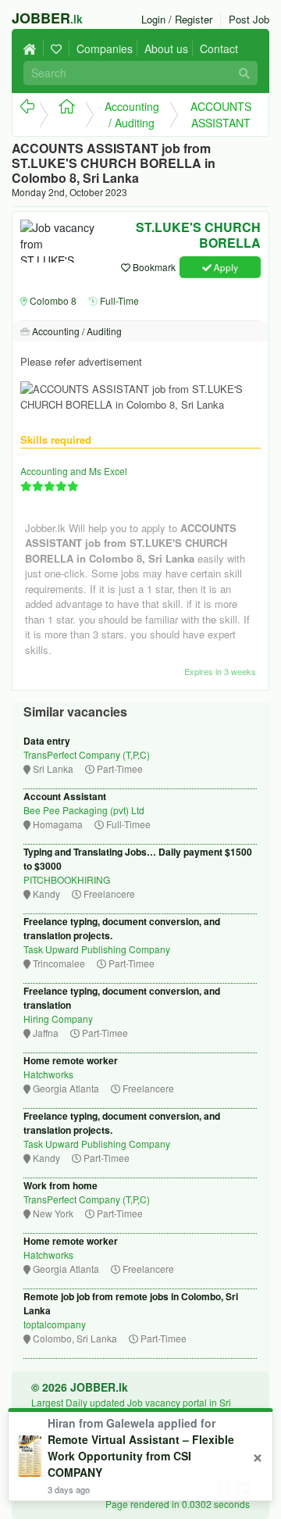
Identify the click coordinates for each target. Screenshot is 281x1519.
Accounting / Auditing (132, 114)
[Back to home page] (33, 48)
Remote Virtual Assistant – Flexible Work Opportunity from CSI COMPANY (141, 1455)
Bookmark (153, 266)
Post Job (249, 19)
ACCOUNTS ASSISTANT (220, 114)
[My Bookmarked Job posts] (58, 48)
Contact (219, 48)
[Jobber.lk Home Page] (62, 115)
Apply (225, 266)
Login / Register (176, 19)
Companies (104, 48)
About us (166, 48)
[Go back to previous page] (25, 115)
